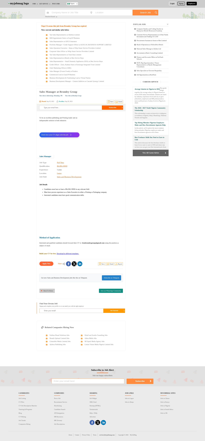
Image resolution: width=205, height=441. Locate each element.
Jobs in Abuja (129, 402)
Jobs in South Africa (166, 409)
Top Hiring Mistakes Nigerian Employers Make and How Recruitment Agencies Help (150, 124)
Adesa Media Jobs (91, 338)
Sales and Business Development (69, 177)
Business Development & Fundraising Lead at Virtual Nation (70, 78)
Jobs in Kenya (164, 402)
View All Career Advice (150, 153)
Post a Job (57, 398)
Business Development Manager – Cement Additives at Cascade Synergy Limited (77, 81)
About (70, 435)
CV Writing (22, 417)
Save (111, 101)
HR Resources (58, 417)
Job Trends (22, 420)
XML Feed (93, 402)
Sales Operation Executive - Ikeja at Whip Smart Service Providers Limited (75, 48)
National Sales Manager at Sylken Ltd (149, 49)
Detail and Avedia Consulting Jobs (96, 335)
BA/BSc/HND (62, 166)
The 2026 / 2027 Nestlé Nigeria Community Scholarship (150, 109)
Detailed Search (50, 16)
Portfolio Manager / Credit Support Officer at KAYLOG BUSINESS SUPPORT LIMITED (80, 45)
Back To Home (48, 291)
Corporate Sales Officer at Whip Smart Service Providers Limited (72, 51)
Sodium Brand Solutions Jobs (59, 335)
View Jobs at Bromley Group (73, 96)
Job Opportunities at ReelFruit (146, 75)
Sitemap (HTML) (95, 406)
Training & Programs (25, 409)
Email (120, 101)
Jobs (34, 4)
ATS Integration (59, 413)
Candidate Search (59, 409)
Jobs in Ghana (164, 398)
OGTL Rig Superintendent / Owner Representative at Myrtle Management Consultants (149, 65)
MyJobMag (133, 435)
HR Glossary (58, 420)
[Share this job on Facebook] (68, 263)
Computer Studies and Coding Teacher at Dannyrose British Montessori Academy (150, 30)
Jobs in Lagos (129, 398)
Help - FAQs (93, 413)
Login (172, 3)
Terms (94, 435)
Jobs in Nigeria (165, 406)
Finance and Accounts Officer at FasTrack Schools (150, 58)
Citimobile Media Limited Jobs (60, 341)
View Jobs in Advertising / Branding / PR (50, 96)
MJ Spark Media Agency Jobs (94, 341)
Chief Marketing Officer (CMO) (60, 68)
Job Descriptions (59, 424)
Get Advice (43, 4)
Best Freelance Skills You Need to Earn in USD (149, 139)
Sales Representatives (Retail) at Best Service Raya (67, 58)
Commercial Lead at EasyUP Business (62, 75)
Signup (181, 3)
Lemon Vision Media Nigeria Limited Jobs (99, 344)
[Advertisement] (103, 131)
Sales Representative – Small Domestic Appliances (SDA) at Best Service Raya (76, 61)
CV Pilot (21, 402)
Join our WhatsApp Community (111, 291)
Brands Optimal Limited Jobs (59, 338)
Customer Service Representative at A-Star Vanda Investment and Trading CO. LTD (152, 35)
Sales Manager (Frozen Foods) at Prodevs (64, 71)
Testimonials (94, 409)
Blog (20, 413)
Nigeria (72, 3)
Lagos (59, 173)
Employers (191, 3)
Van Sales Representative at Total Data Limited (65, 55)
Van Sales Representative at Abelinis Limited (65, 35)
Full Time (60, 163)
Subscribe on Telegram (111, 278)
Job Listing (22, 398)
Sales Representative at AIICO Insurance (63, 41)
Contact (77, 435)
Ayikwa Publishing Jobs (58, 344)
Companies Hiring (24, 424)
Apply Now (46, 264)
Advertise (93, 417)
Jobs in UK (163, 413)
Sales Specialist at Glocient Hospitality (149, 71)
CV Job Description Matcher (28, 406)
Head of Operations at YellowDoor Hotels (150, 45)
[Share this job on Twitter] (74, 263)
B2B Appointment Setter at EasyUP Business (65, 38)
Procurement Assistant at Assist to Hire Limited (152, 40)
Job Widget (93, 398)
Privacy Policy (86, 435)
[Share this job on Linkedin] (79, 263)
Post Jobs (56, 4)
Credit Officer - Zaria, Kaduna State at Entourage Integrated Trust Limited (75, 65)
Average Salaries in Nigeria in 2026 (147, 89)
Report (120, 264)
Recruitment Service (60, 402)
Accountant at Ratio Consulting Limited (150, 53)
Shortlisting (58, 406)
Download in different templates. (68, 254)
